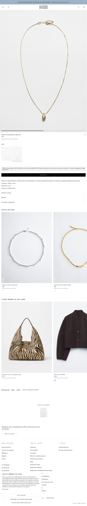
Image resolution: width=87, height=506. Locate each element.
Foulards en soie (5, 389)
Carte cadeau (34, 450)
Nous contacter (6, 447)
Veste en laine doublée (59, 374)
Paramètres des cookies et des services (21, 502)
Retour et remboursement (38, 456)
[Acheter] (3, 7)
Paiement (33, 447)
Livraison (33, 453)
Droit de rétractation (36, 459)
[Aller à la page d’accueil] (43, 7)
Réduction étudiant (36, 467)
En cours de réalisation (65, 450)
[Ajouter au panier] (3, 278)
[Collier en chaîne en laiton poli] (26, 247)
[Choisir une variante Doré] (17, 154)
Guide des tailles (35, 464)
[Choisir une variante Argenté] (6, 154)
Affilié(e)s (5, 453)
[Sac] (84, 7)
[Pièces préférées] (78, 7)
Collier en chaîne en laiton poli (9, 284)
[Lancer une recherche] (8, 7)
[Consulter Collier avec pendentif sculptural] (43, 412)
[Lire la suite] (85, 2)
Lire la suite (5, 489)
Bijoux (13, 389)
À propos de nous (63, 447)
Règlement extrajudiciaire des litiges (41, 470)
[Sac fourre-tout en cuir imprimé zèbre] (26, 337)
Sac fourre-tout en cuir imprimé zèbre (11, 374)
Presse (4, 459)
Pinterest (6, 467)
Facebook (6, 470)
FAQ (31, 461)
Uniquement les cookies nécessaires (21, 499)
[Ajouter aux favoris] (85, 134)
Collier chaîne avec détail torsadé (62, 284)
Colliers (18, 389)
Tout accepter (21, 495)
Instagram (6, 464)
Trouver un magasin (8, 450)
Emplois (4, 456)
